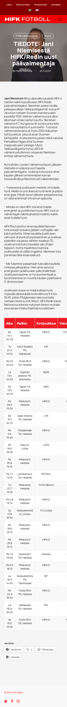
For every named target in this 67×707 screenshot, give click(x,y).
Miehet (47, 36)
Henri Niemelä (24, 71)
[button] (60, 19)
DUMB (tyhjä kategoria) (27, 36)
